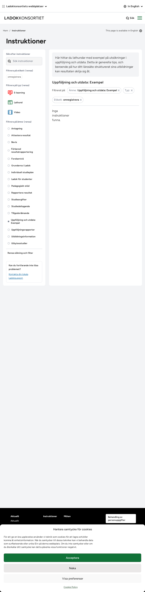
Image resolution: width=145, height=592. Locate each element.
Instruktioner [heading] (50, 516)
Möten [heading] (67, 516)
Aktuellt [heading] (15, 516)
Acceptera (72, 558)
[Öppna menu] (139, 18)
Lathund (18, 102)
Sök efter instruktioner (18, 54)
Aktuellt (15, 521)
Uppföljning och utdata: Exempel (23, 221)
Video (17, 112)
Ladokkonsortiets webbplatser (24, 6)
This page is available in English (122, 30)
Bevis (14, 142)
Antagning (16, 128)
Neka (72, 568)
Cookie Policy (71, 587)
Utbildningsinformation (23, 236)
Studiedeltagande (20, 206)
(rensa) (29, 70)
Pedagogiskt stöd (20, 186)
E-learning (19, 92)
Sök (131, 18)
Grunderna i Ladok (20, 165)
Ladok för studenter (21, 179)
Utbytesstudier (19, 243)
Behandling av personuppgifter (116, 518)
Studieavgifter (19, 199)
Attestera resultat (21, 135)
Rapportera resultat (21, 192)
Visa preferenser (72, 578)
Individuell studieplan (22, 172)
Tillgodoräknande (20, 213)
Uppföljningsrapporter (23, 229)
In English (133, 6)
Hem (5, 30)
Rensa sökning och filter (20, 253)
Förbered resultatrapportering (22, 150)
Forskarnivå (17, 158)
